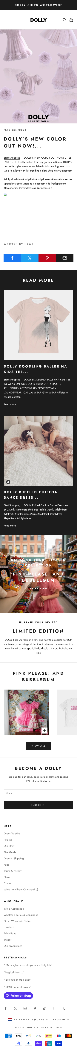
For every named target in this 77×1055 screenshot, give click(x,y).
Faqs (6, 865)
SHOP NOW (38, 588)
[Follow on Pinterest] (35, 1008)
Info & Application (14, 909)
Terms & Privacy (12, 871)
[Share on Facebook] (12, 258)
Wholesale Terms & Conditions (21, 915)
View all (38, 746)
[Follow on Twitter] (15, 1008)
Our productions (13, 946)
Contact (8, 883)
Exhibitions (10, 933)
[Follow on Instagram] (25, 1008)
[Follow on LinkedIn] (54, 1008)
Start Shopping (12, 158)
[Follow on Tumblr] (64, 1008)
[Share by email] (64, 258)
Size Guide (10, 852)
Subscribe (38, 805)
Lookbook (9, 927)
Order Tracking (12, 833)
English (59, 1019)
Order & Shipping (14, 858)
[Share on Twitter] (29, 258)
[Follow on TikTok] (44, 1008)
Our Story (9, 846)
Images (8, 940)
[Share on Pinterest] (47, 258)
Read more (10, 404)
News (7, 877)
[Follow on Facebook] (5, 1008)
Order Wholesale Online (17, 921)
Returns (8, 840)
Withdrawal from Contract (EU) (21, 889)
